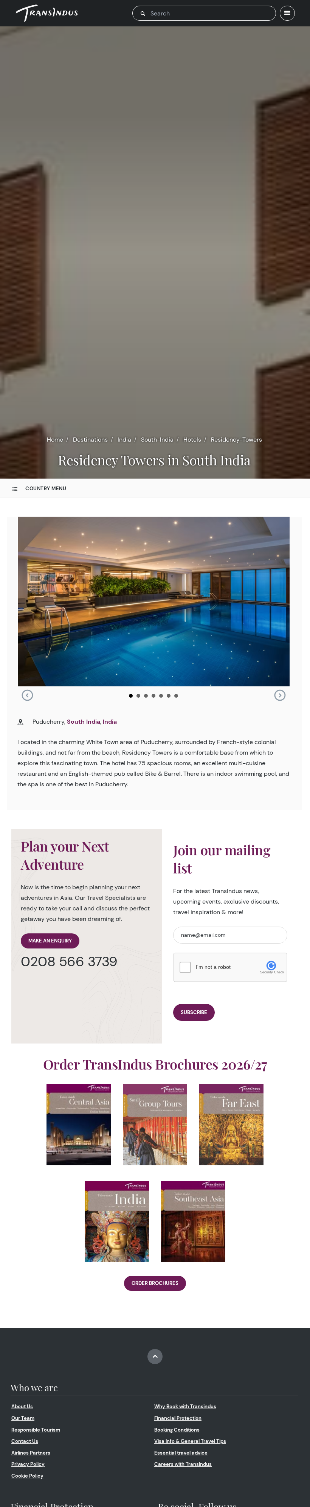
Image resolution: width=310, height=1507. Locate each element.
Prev (27, 695)
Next (280, 695)
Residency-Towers (236, 440)
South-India (157, 440)
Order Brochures (155, 1283)
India (124, 440)
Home (55, 440)
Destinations (90, 440)
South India (83, 722)
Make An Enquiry (50, 941)
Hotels (192, 440)
